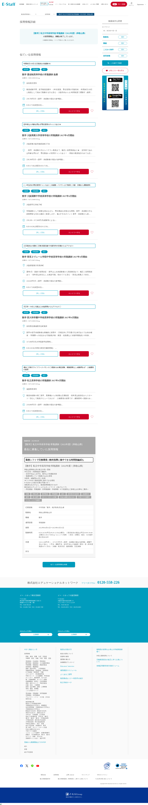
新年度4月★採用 (73, 494)
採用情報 (21, 4)
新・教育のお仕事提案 (74, 4)
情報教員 (35, 665)
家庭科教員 (43, 665)
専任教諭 (28, 693)
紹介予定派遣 (30, 725)
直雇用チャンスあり (32, 738)
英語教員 (28, 661)
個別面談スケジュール (68, 670)
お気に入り (85, 4)
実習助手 (36, 672)
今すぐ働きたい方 (30, 649)
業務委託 (44, 705)
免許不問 (42, 738)
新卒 (27, 497)
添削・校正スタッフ (32, 683)
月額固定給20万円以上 (33, 709)
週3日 (37, 718)
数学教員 (45, 494)
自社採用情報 (30, 707)
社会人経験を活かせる (67, 497)
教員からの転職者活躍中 (33, 703)
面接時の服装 (64, 656)
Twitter (26, 765)
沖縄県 (28, 658)
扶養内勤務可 (45, 733)
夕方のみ (39, 736)
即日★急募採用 (40, 722)
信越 (37, 658)
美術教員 (45, 670)
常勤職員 (28, 695)
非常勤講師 (43, 693)
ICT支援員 (29, 672)
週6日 (46, 716)
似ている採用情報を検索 (58, 564)
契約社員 (28, 699)
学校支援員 (43, 683)
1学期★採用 (29, 720)
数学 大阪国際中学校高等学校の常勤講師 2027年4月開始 (49, 196)
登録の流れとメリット (32, 4)
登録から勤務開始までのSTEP (35, 742)
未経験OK (86, 494)
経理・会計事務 (31, 687)
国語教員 (35, 663)
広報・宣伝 (29, 685)
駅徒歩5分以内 (41, 711)
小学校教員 (41, 668)
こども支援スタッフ (32, 690)
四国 (45, 658)
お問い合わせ (104, 4)
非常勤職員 (36, 695)
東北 (32, 658)
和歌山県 (35, 494)
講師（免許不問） (31, 668)
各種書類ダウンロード (67, 662)
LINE (32, 765)
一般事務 (37, 685)
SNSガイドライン (102, 775)
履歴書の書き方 (65, 659)
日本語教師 (43, 681)
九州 (39, 656)
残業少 (28, 734)
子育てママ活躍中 (84, 497)
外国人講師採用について (104, 655)
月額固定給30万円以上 (33, 705)
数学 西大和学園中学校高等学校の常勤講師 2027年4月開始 (50, 317)
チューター (29, 677)
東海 (31, 656)
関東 (27, 656)
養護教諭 (35, 667)
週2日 (48, 734)
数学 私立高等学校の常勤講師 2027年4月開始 (44, 380)
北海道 (45, 656)
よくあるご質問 (94, 4)
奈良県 (26, 69)
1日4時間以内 (35, 734)
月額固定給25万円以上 (43, 707)
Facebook (21, 765)
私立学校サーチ (66, 682)
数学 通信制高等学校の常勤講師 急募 (40, 74)
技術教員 (28, 667)
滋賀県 (26, 375)
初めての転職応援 (31, 716)
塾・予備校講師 (31, 679)
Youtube (37, 765)
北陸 (49, 658)
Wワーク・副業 (30, 736)
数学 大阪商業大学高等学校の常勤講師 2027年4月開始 (48, 135)
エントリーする (74, 111)
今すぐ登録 (121, 4)
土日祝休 (42, 714)
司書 (42, 672)
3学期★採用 (44, 718)
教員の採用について (66, 653)
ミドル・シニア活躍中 (33, 500)
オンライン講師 (42, 679)
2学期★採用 (29, 722)
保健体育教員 (30, 670)
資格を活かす (41, 713)
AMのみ (28, 714)
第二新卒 (35, 497)
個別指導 (37, 677)
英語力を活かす (31, 713)
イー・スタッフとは (60, 4)
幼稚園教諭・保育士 (32, 681)
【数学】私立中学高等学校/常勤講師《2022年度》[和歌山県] (53, 466)
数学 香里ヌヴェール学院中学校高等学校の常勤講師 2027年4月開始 (54, 257)
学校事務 (28, 665)
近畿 (27, 494)
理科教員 (42, 661)
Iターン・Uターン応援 (49, 497)
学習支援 (47, 676)
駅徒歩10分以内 (31, 711)
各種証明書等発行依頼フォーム (108, 666)
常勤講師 (35, 69)
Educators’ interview (67, 666)
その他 (42, 697)
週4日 (32, 718)
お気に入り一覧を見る (116, 70)
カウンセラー (30, 674)
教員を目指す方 (66, 649)
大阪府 (26, 130)
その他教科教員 (45, 663)
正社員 (47, 697)
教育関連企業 (30, 702)
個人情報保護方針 (45, 779)
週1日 (43, 734)
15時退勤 (35, 714)
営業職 (36, 688)
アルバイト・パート (32, 697)
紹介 (44, 69)
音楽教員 (38, 670)
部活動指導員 (40, 674)
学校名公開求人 (31, 723)
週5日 (27, 718)
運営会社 (43, 775)
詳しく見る (40, 111)
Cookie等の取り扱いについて (103, 779)
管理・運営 (29, 688)
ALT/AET (44, 677)
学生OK (40, 716)
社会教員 (35, 661)
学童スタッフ (30, 676)
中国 (41, 658)
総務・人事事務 (42, 687)
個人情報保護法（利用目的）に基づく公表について (73, 779)
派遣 (42, 723)
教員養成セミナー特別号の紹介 (71, 678)
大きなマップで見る (26, 631)
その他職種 (39, 676)
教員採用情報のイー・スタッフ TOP (26, 15)
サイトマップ (85, 775)
